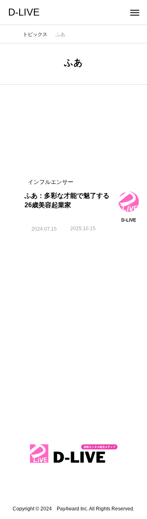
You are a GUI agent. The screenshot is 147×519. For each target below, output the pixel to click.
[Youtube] (90, 485)
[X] (73, 485)
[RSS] (107, 485)
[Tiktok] (56, 485)
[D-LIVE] (73, 454)
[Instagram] (39, 485)
